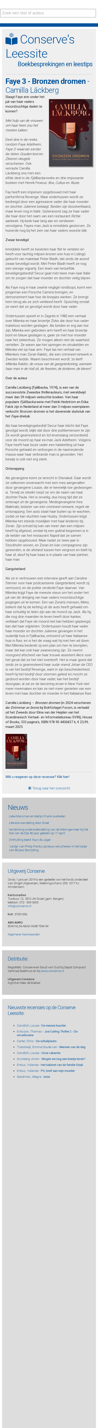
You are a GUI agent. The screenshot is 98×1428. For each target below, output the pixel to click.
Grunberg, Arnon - (51, 1059)
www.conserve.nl (52, 971)
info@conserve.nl (19, 906)
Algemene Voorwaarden (24, 934)
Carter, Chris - (37, 1041)
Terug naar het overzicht (50, 788)
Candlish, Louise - (41, 1025)
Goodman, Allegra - (33, 1076)
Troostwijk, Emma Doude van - (51, 1047)
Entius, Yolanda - (50, 1065)
